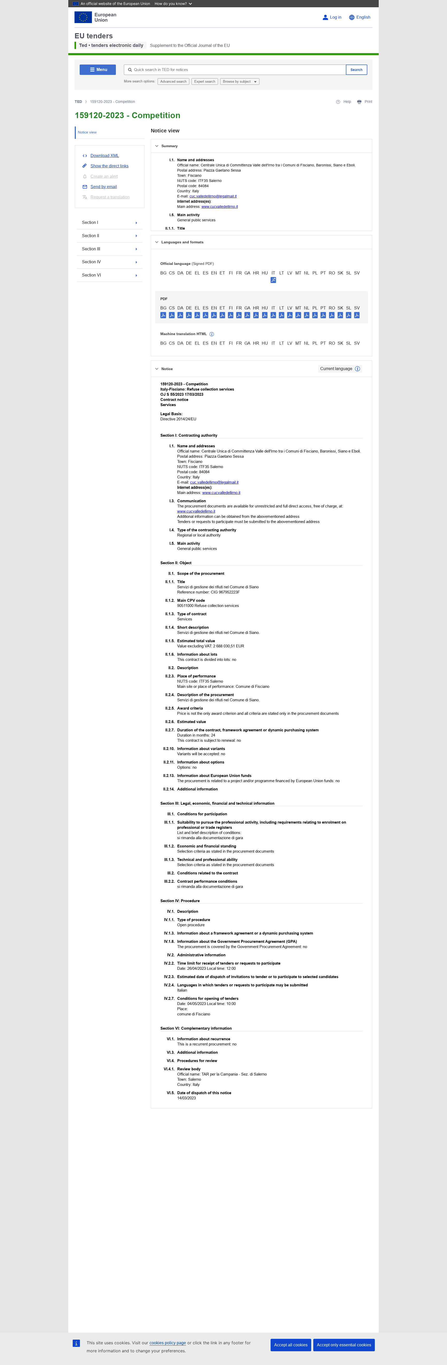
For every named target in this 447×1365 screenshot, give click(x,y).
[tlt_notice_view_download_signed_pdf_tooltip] (273, 280)
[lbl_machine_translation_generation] (212, 334)
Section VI (91, 275)
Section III (91, 249)
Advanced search (173, 81)
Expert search (204, 81)
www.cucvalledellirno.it (220, 206)
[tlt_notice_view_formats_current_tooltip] (357, 368)
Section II (90, 236)
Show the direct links (110, 166)
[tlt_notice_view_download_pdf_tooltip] (163, 315)
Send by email (104, 187)
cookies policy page (168, 1343)
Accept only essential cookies (344, 1345)
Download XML (105, 155)
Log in (335, 17)
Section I (90, 222)
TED (78, 102)
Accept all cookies (291, 1345)
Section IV (91, 262)
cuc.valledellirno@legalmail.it (213, 196)
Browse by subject (237, 81)
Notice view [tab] (87, 132)
